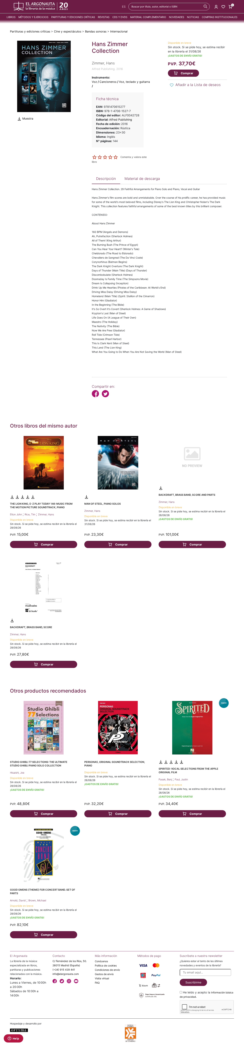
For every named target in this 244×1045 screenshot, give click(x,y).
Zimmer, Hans (46, 514)
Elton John (16, 514)
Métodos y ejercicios (33, 17)
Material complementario (148, 17)
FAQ (97, 982)
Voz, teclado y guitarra (134, 82)
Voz (94, 82)
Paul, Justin (181, 779)
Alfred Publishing (120, 119)
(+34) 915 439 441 (64, 969)
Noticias (193, 17)
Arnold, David (18, 900)
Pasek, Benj (166, 779)
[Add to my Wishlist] (171, 85)
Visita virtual (102, 978)
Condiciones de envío (107, 969)
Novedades (176, 17)
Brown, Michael (37, 900)
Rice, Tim (30, 514)
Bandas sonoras (95, 31)
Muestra (27, 118)
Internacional (119, 31)
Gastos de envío (104, 974)
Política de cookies (106, 965)
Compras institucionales (219, 17)
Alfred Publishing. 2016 (107, 69)
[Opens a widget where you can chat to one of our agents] (13, 1038)
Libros (11, 17)
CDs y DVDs (119, 17)
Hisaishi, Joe (17, 772)
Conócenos (101, 961)
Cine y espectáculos (67, 31)
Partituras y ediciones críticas (73, 17)
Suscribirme (193, 982)
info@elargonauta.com (66, 973)
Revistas (103, 17)
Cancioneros (107, 82)
